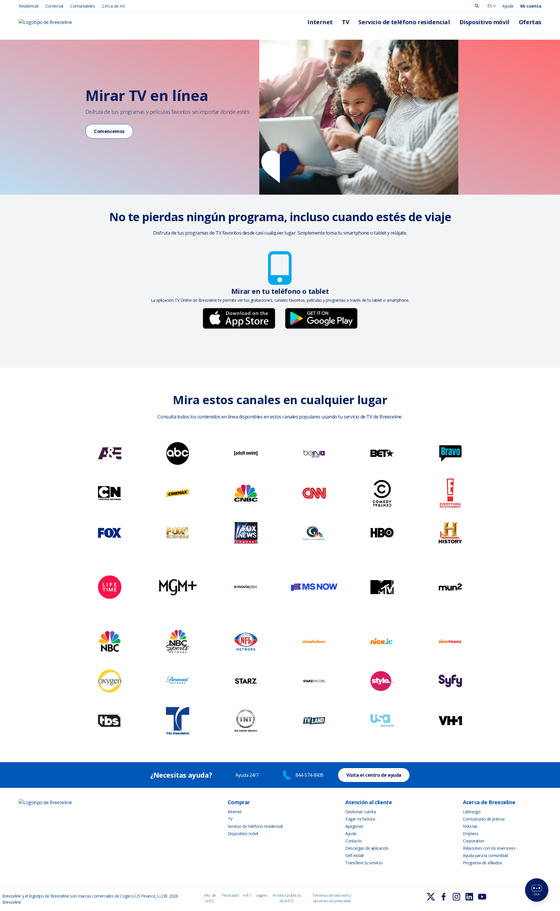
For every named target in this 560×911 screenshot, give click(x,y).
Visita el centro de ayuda (373, 775)
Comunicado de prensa (483, 819)
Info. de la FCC (210, 898)
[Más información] (431, 896)
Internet (319, 22)
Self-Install (354, 855)
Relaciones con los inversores (489, 848)
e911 (247, 895)
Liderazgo (471, 811)
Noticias (470, 826)
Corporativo (473, 841)
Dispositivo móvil (484, 22)
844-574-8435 (309, 775)
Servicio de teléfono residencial (404, 22)
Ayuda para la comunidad (485, 855)
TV (345, 22)
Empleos (470, 833)
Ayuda (507, 6)
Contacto (353, 841)
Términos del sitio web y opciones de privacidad (331, 898)
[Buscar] (477, 6)
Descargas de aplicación (366, 848)
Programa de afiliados (482, 862)
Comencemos (109, 131)
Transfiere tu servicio (363, 862)
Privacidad (230, 895)
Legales (261, 895)
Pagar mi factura (360, 819)
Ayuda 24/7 (247, 775)
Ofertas (530, 22)
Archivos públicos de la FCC (286, 898)
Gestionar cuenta (360, 811)
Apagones (354, 826)
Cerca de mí (113, 6)
